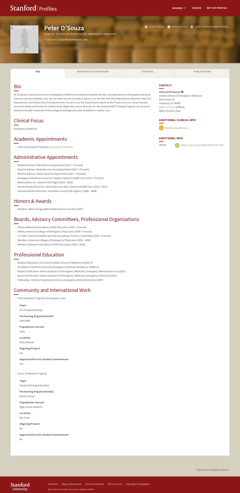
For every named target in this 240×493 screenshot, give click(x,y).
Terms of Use (114, 484)
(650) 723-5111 (167, 107)
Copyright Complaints (138, 484)
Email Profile (180, 26)
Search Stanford (94, 484)
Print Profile (156, 26)
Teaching (148, 71)
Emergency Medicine (61, 147)
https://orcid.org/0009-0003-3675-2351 (202, 145)
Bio (38, 71)
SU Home (53, 484)
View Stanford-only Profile (211, 26)
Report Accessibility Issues (212, 469)
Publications (202, 71)
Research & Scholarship (93, 71)
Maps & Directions (72, 484)
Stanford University (26, 486)
